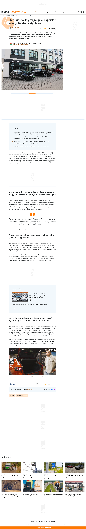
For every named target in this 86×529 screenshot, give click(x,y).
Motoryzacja (7, 15)
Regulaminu (29, 524)
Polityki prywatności (37, 524)
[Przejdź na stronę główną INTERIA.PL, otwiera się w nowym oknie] (5, 12)
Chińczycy (12, 395)
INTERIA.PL (57, 524)
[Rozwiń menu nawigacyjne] (83, 11)
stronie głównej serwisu (43, 146)
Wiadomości (13, 15)
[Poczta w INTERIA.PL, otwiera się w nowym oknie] (81, 11)
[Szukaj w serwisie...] (78, 11)
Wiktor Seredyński (16, 27)
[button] (36, 11)
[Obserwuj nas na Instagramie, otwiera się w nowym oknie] (54, 389)
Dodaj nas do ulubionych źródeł (27, 44)
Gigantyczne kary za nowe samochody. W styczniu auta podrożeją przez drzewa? (30, 304)
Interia (3, 15)
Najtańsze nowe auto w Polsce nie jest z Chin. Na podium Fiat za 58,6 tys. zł (29, 308)
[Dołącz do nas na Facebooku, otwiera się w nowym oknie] (52, 389)
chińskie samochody (22, 395)
